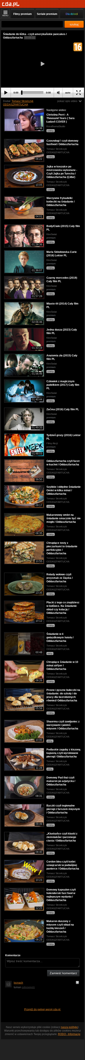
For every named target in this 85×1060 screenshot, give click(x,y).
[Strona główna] (10, 4)
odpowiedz (28, 987)
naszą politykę (69, 1027)
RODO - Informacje (69, 1034)
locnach (18, 982)
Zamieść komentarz (63, 973)
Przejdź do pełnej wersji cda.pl (42, 1009)
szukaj (74, 24)
